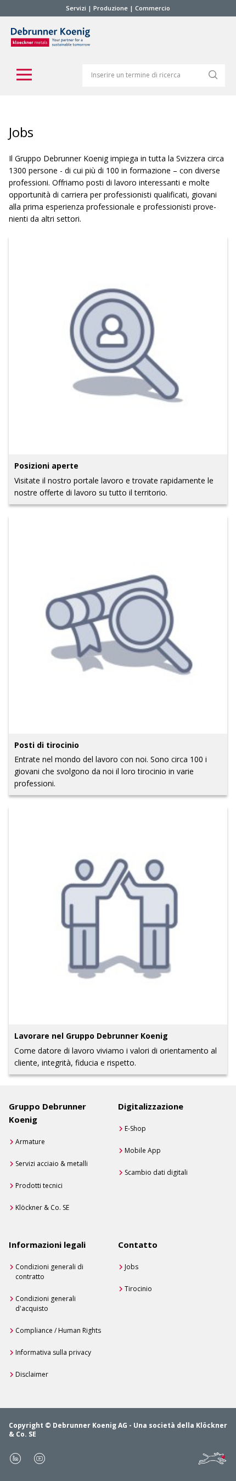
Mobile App (143, 1150)
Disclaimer (31, 1374)
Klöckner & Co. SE (42, 1207)
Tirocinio (138, 1288)
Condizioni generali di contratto (49, 1271)
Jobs (131, 1266)
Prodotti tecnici (39, 1185)
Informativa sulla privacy (53, 1352)
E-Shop (135, 1128)
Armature (30, 1141)
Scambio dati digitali (156, 1172)
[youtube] (39, 1458)
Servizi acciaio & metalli (51, 1163)
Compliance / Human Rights (58, 1330)
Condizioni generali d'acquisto (45, 1303)
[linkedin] (15, 1458)
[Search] (213, 74)
